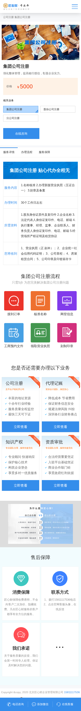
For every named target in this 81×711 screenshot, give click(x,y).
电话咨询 (18, 704)
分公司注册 (13, 118)
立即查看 (20, 427)
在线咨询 (21, 133)
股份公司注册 (51, 109)
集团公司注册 (22, 17)
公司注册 (8, 17)
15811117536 (72, 692)
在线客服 (67, 704)
